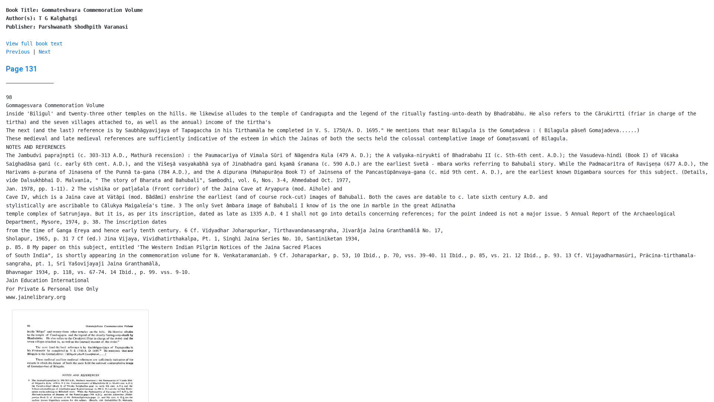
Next (45, 52)
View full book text (34, 44)
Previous (18, 52)
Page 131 (21, 68)
